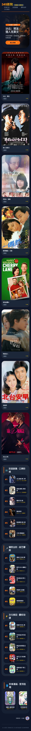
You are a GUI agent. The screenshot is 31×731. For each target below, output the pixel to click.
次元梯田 (7, 9)
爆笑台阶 (23, 7)
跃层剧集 (15, 7)
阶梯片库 (7, 7)
